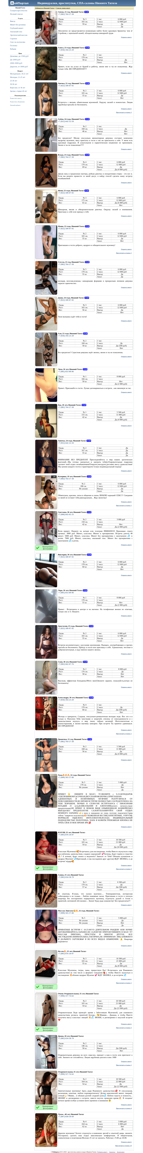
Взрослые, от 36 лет (17, 88)
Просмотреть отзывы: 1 (124, 253)
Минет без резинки (18, 25)
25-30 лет (13, 81)
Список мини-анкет (63, 8)
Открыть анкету (126, 37)
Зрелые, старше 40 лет (18, 91)
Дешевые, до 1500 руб (19, 56)
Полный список (16, 14)
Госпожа (13, 45)
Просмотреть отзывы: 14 (123, 1146)
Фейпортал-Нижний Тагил (44, 8)
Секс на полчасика (17, 42)
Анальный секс (16, 32)
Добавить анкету (102, 1152)
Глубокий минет (16, 28)
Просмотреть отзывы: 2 (124, 112)
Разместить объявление (17, 102)
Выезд (12, 21)
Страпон (13, 39)
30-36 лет (13, 84)
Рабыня (13, 49)
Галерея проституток (18, 11)
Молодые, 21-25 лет (17, 77)
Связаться (112, 1152)
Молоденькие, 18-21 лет (19, 74)
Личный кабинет (15, 105)
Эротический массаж (18, 35)
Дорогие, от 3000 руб (19, 67)
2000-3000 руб (16, 63)
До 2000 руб (15, 60)
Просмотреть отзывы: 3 (124, 1028)
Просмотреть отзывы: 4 (124, 869)
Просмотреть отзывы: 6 (124, 1108)
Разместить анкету (16, 98)
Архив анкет (121, 1152)
